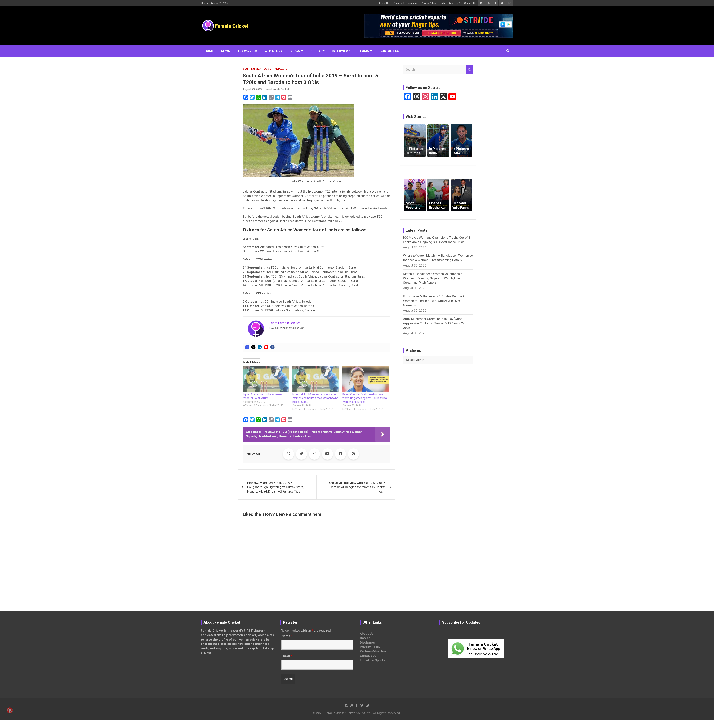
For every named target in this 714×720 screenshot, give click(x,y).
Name (287, 636)
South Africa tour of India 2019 (265, 68)
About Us (384, 3)
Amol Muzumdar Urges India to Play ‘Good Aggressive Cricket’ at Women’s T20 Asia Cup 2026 (434, 323)
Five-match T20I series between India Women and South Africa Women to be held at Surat (315, 398)
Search (469, 69)
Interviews (341, 51)
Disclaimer (411, 3)
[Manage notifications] (10, 710)
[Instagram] (247, 347)
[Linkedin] (260, 347)
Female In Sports (372, 660)
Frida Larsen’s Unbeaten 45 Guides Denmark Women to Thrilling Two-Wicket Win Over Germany (433, 300)
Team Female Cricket (276, 89)
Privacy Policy (429, 3)
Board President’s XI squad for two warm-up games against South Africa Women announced (364, 398)
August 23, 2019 (252, 89)
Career (365, 638)
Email (286, 656)
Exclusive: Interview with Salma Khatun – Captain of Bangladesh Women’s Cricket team (357, 487)
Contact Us (470, 3)
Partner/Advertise (373, 651)
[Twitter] (253, 347)
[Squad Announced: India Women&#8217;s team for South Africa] (266, 379)
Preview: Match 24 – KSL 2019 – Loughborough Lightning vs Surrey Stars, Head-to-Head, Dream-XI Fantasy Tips (275, 487)
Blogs (295, 51)
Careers (397, 3)
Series (316, 51)
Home (209, 51)
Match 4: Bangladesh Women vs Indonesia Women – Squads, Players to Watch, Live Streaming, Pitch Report (432, 278)
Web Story (273, 51)
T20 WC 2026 (247, 51)
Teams (363, 51)
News (225, 51)
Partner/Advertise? (450, 3)
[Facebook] (272, 347)
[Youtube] (266, 347)
